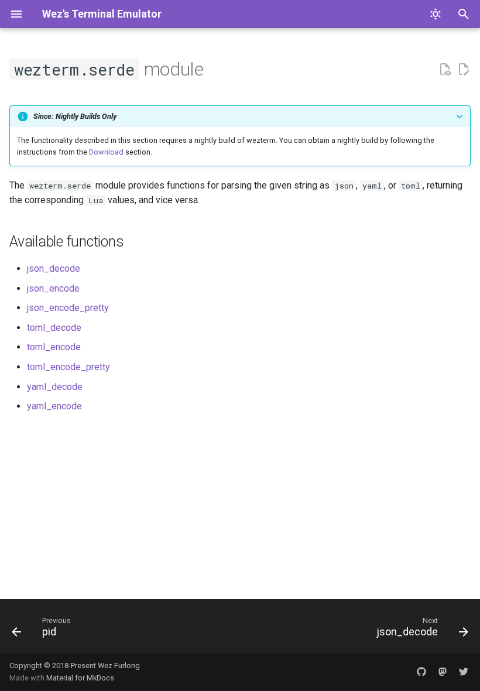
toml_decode (54, 327)
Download (106, 152)
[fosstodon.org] (442, 671)
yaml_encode (54, 406)
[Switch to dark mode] (435, 14)
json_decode (53, 268)
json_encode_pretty (68, 307)
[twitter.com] (463, 671)
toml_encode (54, 347)
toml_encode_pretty (68, 366)
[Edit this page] (464, 69)
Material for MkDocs (80, 677)
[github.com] (421, 671)
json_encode (53, 288)
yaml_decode (55, 386)
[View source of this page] (445, 69)
